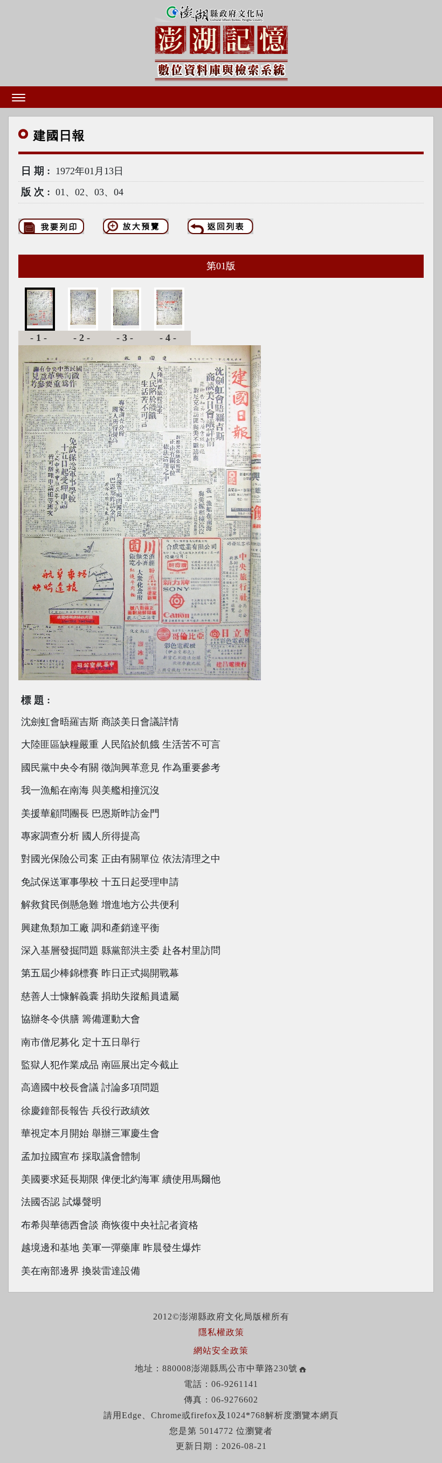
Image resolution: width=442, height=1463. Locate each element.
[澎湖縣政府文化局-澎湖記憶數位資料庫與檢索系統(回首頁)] (221, 41)
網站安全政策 (221, 1350)
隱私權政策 (221, 1332)
